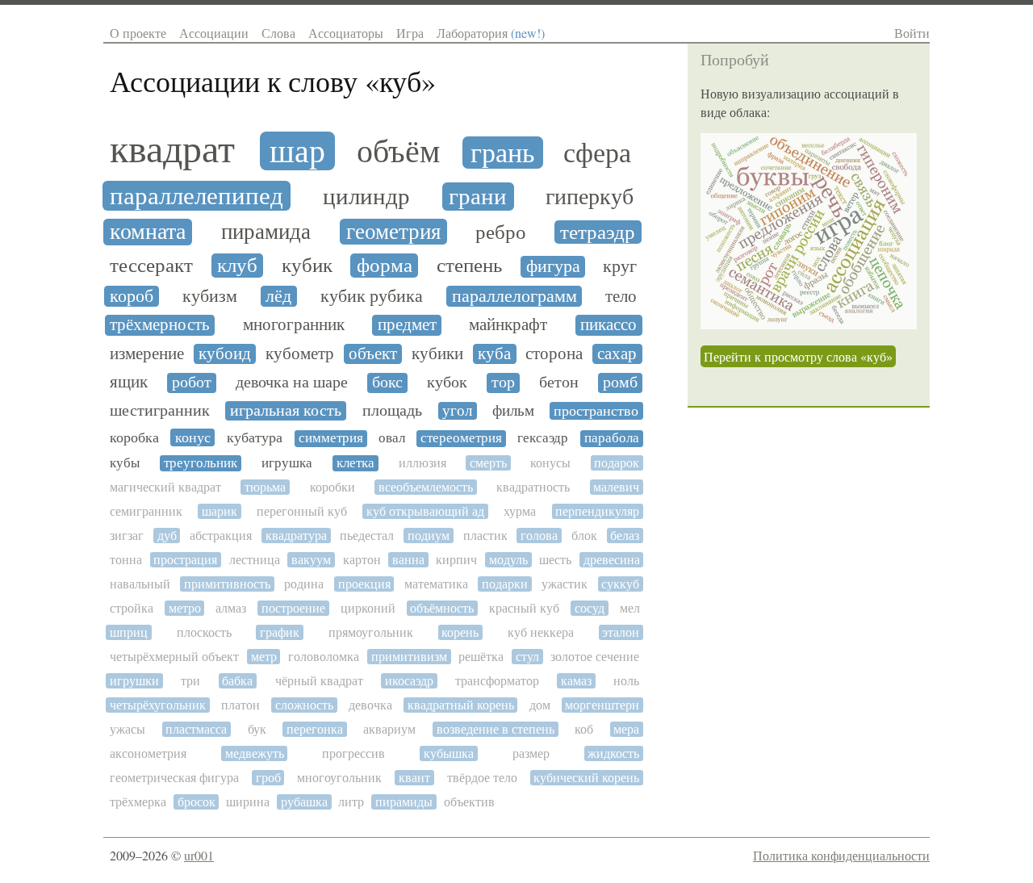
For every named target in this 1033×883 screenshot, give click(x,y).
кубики (437, 354)
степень (469, 265)
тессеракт (151, 265)
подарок (616, 463)
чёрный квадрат (319, 680)
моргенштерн (602, 705)
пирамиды (404, 802)
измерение (147, 354)
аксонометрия (148, 753)
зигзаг (127, 535)
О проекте (138, 32)
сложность (304, 705)
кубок (447, 382)
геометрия (393, 232)
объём (398, 151)
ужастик (565, 584)
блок (584, 535)
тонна (126, 559)
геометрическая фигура (174, 777)
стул (527, 656)
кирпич (456, 559)
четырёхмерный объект (174, 656)
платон (240, 705)
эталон (620, 632)
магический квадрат (165, 487)
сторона (554, 354)
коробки (332, 487)
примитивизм (409, 656)
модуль (508, 559)
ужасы (127, 729)
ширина (248, 802)
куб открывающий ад (425, 511)
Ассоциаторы (345, 32)
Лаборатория (491, 32)
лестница (254, 559)
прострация (185, 559)
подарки (505, 584)
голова (539, 535)
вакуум (311, 559)
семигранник (146, 511)
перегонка (314, 729)
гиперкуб (590, 197)
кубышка (449, 753)
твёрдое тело (482, 777)
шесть (555, 559)
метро (185, 608)
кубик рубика (371, 296)
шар (297, 151)
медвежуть (254, 753)
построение (293, 608)
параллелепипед (196, 196)
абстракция (221, 535)
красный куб (524, 608)
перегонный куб (302, 511)
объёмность (442, 608)
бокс (387, 382)
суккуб (620, 584)
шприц (129, 632)
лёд (278, 296)
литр (351, 802)
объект (373, 354)
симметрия (331, 438)
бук (257, 729)
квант (414, 777)
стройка (131, 608)
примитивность (227, 584)
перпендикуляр (597, 511)
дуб (167, 535)
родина (304, 584)
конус (193, 437)
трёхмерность (160, 325)
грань (502, 152)
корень (460, 632)
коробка (134, 437)
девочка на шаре (292, 382)
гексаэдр (542, 438)
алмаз (230, 608)
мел (630, 608)
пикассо (608, 325)
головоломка (323, 656)
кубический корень (586, 777)
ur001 (199, 855)
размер (531, 753)
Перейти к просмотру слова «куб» (798, 356)
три (190, 680)
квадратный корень (461, 705)
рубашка (304, 802)
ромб (620, 382)
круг (620, 266)
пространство (596, 411)
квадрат (172, 149)
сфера (597, 153)
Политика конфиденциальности (841, 855)
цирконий (368, 608)
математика (436, 584)
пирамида (266, 232)
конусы (550, 463)
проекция (364, 584)
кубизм (209, 296)
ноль (626, 680)
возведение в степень (495, 729)
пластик (485, 535)
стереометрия (461, 438)
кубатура (254, 437)
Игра (410, 32)
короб (131, 296)
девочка (370, 705)
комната (148, 232)
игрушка (286, 463)
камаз (576, 680)
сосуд (589, 608)
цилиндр (366, 196)
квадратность (533, 487)
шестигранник (160, 411)
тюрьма (265, 487)
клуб (237, 265)
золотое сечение (594, 656)
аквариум (389, 729)
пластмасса (196, 729)
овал (391, 438)
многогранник (294, 325)
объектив (469, 802)
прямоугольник (370, 632)
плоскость (204, 632)
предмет (407, 325)
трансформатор (497, 680)
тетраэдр (597, 232)
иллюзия (422, 463)
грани (478, 196)
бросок (196, 802)
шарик (219, 511)
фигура (553, 266)
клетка (355, 463)
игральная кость (285, 411)
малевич (616, 487)
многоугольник (339, 777)
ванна (408, 559)
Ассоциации (214, 32)
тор (503, 382)
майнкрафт (508, 325)
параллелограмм (514, 296)
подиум (429, 535)
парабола (611, 438)
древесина (611, 559)
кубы (125, 463)
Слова (278, 32)
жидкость (613, 753)
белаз (624, 535)
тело (621, 297)
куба (494, 354)
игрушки (134, 680)
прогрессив (353, 753)
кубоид (225, 354)
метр (264, 656)
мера (626, 729)
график (279, 632)
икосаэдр (409, 680)
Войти (912, 32)
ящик (129, 382)
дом (539, 705)
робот (191, 382)
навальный (140, 584)
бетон (559, 382)
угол (457, 411)
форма (384, 265)
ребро (500, 232)
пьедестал (367, 535)
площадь (392, 411)
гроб (268, 777)
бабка (237, 680)
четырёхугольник (158, 705)
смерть (488, 463)
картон (362, 559)
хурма (520, 511)
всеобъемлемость (425, 487)
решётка (481, 656)
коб (584, 729)
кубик (307, 265)
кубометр (300, 354)
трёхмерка (138, 802)
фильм (513, 411)
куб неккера (541, 632)
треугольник (200, 463)
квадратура (296, 535)
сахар (617, 354)
